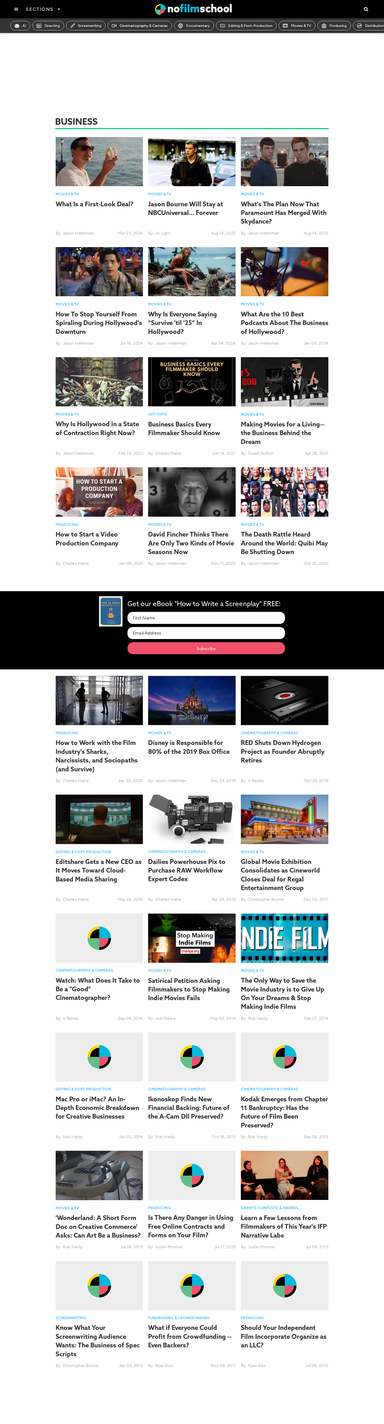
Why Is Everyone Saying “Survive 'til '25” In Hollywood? (182, 322)
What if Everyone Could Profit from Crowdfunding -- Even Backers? (189, 1336)
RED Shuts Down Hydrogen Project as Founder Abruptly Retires (282, 751)
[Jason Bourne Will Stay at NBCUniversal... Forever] (192, 161)
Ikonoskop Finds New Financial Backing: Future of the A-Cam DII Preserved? (188, 1107)
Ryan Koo (164, 1365)
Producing (338, 26)
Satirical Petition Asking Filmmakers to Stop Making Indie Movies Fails (189, 989)
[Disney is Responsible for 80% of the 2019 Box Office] (192, 700)
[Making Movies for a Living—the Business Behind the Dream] (284, 381)
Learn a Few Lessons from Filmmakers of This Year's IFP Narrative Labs (284, 1226)
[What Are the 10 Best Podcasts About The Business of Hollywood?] (284, 271)
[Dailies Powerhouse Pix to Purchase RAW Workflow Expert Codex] (192, 818)
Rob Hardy (258, 1018)
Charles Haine (168, 453)
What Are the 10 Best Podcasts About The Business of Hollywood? (284, 322)
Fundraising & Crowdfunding (179, 1318)
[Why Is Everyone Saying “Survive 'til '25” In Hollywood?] (192, 271)
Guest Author (261, 453)
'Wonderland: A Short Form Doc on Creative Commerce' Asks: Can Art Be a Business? (98, 1226)
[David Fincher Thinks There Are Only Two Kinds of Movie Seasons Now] (192, 491)
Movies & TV (301, 26)
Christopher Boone (266, 899)
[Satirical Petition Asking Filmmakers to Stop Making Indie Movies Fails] (192, 937)
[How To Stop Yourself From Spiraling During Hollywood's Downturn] (99, 271)
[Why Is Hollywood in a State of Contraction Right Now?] (99, 381)
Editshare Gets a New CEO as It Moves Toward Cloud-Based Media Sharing (99, 870)
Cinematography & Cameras (144, 26)
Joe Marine (165, 1018)
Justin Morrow (168, 1246)
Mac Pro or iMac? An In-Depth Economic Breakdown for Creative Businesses (97, 1107)
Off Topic (158, 414)
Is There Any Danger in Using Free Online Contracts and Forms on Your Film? (190, 1226)
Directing (52, 26)
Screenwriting (89, 26)
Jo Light (162, 233)
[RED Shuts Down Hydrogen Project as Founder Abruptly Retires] (284, 700)
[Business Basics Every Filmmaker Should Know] (192, 381)
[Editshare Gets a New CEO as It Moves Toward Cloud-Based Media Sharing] (99, 818)
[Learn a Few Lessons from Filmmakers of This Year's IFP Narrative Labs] (284, 1174)
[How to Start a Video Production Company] (99, 491)
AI (24, 26)
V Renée (256, 780)
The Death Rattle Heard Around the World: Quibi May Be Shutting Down (284, 543)
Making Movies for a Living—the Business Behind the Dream (283, 433)
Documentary (198, 26)
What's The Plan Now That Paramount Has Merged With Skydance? (284, 212)
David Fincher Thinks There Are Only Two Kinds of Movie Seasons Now (191, 543)
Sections (39, 9)
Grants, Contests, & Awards (269, 1208)
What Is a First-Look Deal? (94, 204)
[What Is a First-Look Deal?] (99, 161)
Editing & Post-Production (250, 26)
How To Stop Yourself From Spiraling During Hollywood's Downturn (99, 322)
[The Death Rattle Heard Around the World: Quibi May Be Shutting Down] (284, 491)
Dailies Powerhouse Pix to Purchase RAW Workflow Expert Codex (186, 870)
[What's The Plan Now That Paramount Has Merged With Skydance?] (284, 161)
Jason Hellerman (78, 233)
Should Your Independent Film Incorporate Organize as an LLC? (284, 1336)
